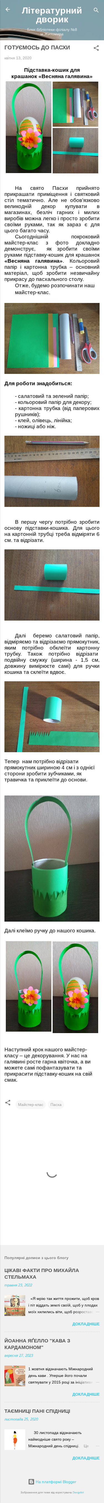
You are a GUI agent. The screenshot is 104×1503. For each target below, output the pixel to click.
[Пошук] (96, 11)
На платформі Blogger (55, 1482)
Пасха (56, 1104)
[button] (96, 49)
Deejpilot (78, 1492)
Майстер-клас (30, 1104)
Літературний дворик (52, 15)
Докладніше (86, 1324)
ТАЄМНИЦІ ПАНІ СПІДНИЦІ (37, 1411)
